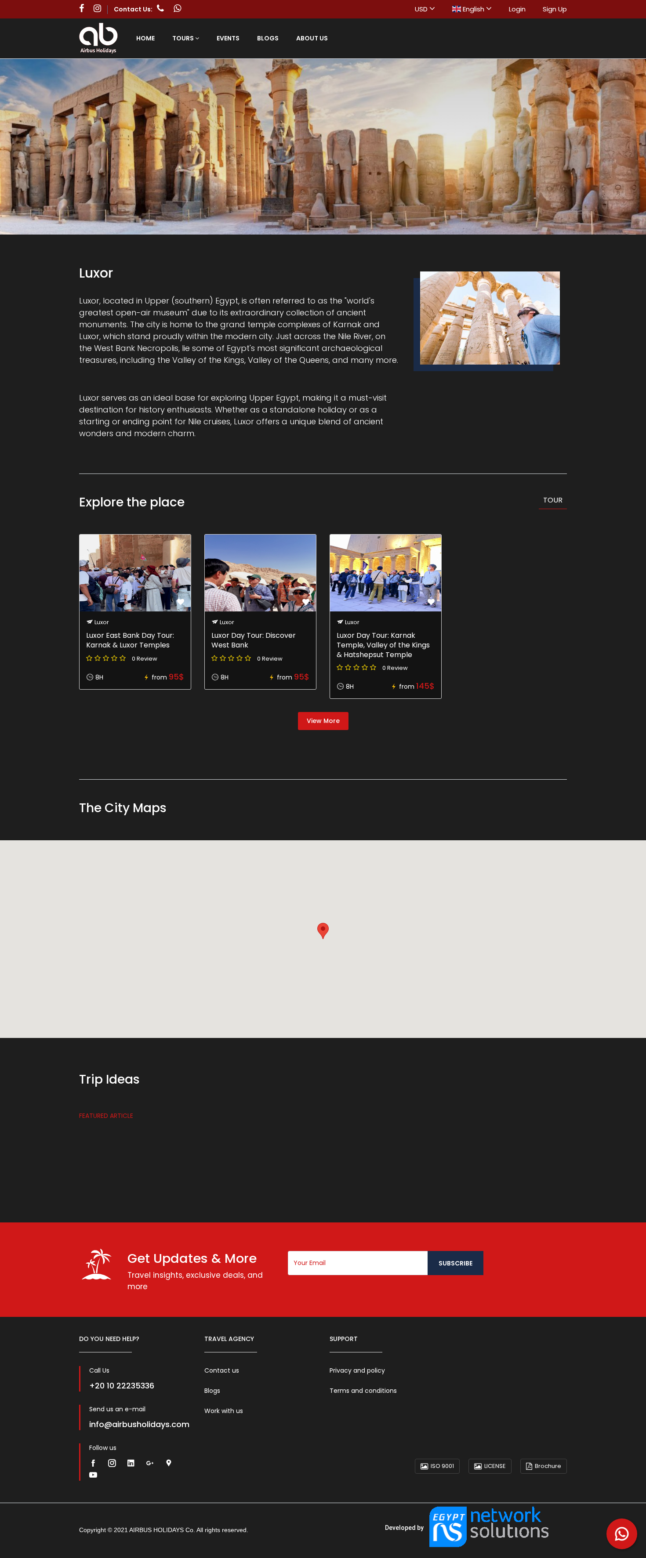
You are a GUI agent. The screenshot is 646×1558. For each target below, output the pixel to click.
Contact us (221, 1370)
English (473, 9)
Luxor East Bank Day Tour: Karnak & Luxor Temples (130, 640)
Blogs (212, 1390)
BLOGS (268, 38)
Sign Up (555, 9)
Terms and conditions (363, 1390)
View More (323, 720)
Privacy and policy (357, 1370)
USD (422, 9)
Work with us (223, 1410)
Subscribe (455, 1263)
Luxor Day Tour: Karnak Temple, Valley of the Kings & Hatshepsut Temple (383, 645)
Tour (553, 500)
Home (145, 38)
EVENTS (228, 38)
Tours (183, 38)
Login (517, 9)
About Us (312, 38)
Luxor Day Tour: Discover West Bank (253, 640)
